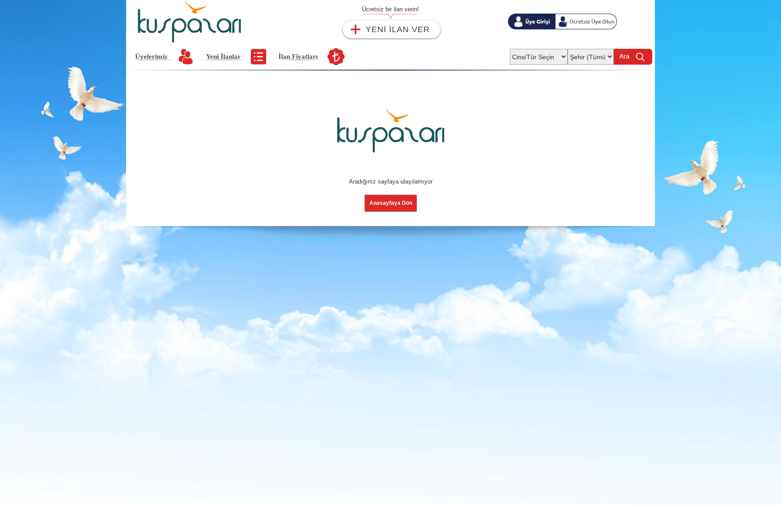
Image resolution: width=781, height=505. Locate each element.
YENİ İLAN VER (398, 29)
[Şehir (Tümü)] (591, 54)
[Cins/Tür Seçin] (539, 54)
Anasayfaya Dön (390, 203)
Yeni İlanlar (223, 56)
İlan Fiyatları (298, 56)
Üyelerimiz (151, 56)
